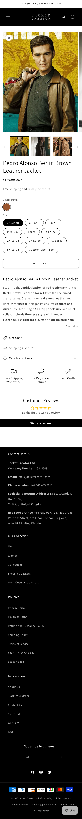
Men (10, 546)
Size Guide (14, 714)
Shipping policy (40, 804)
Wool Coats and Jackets (23, 582)
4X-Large (56, 240)
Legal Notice (16, 661)
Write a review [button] (40, 423)
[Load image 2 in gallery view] (41, 146)
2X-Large (13, 240)
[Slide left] (4, 147)
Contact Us (15, 705)
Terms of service (20, 804)
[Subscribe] (61, 757)
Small (53, 223)
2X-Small (13, 223)
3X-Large (35, 240)
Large (32, 232)
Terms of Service (18, 644)
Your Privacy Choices (21, 652)
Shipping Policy (18, 635)
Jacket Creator (27, 798)
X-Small (34, 223)
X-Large (51, 232)
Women (13, 555)
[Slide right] (77, 147)
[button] (8, 16)
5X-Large (13, 249)
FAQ (10, 732)
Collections (15, 564)
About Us (14, 687)
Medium (12, 232)
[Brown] (6, 207)
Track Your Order (18, 696)
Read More (72, 326)
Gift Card (13, 723)
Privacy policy (63, 798)
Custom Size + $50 (41, 249)
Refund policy (45, 798)
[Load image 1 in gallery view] (19, 146)
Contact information (63, 804)
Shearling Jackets (19, 573)
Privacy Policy (16, 607)
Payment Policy (17, 616)
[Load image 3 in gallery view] (62, 146)
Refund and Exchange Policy (26, 626)
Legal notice (42, 810)
